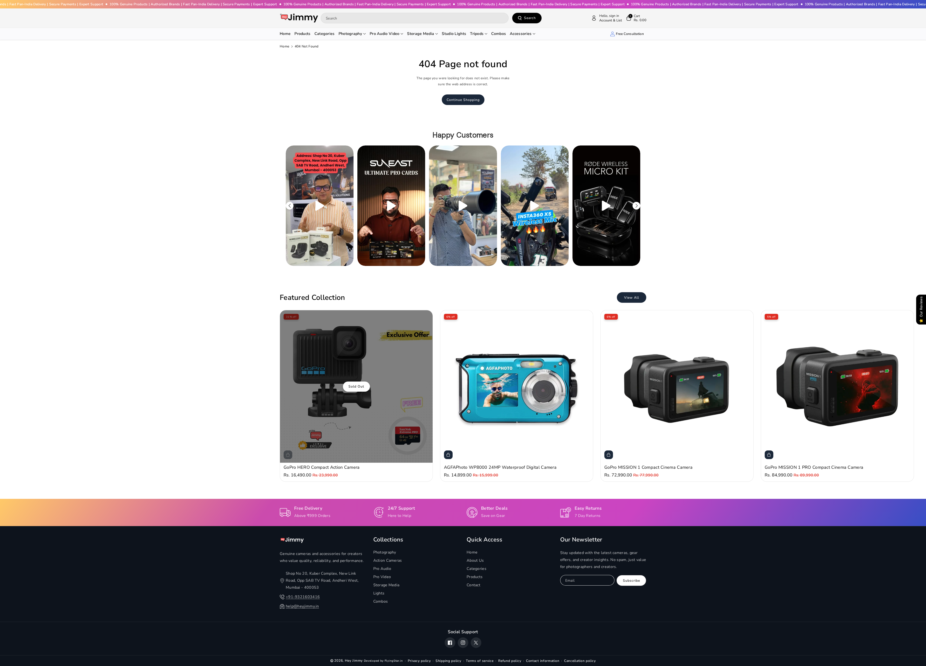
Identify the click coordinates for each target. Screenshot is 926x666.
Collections (388, 539)
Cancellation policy (580, 661)
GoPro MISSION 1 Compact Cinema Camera (648, 467)
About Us (475, 560)
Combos (380, 601)
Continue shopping (463, 100)
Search (530, 18)
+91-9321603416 (303, 597)
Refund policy (509, 661)
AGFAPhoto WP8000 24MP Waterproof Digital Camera (500, 467)
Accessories (520, 33)
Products (475, 577)
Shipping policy (448, 661)
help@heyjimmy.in (302, 606)
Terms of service (479, 661)
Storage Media (420, 33)
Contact (473, 585)
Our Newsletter (581, 539)
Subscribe (631, 580)
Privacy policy (419, 661)
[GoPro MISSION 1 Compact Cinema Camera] (677, 386)
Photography (350, 33)
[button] (636, 18)
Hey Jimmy (354, 660)
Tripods (476, 33)
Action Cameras (387, 560)
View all (631, 297)
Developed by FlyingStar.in (383, 661)
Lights (379, 593)
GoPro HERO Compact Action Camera (322, 467)
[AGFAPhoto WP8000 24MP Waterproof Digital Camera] (516, 386)
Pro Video (382, 577)
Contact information (542, 661)
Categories (476, 568)
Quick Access (485, 539)
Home (284, 46)
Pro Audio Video (385, 33)
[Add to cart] (448, 454)
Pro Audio (382, 568)
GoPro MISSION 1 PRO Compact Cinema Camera (814, 467)
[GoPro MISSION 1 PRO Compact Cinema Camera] (837, 386)
